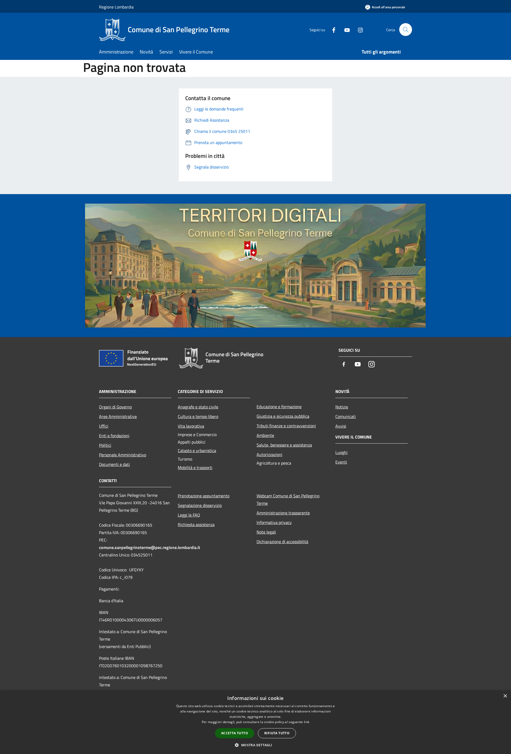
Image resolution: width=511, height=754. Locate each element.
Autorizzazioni (269, 454)
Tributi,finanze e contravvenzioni (286, 426)
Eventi (341, 462)
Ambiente (265, 435)
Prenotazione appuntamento (203, 496)
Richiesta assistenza (196, 524)
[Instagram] (358, 29)
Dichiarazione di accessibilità (282, 541)
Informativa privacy (274, 522)
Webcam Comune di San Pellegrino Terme (288, 499)
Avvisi (340, 426)
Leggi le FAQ (189, 515)
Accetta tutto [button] (234, 733)
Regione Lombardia (116, 7)
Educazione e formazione (279, 406)
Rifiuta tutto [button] (277, 733)
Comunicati (345, 416)
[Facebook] (331, 29)
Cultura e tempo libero (198, 416)
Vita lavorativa (191, 426)
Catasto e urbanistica (197, 450)
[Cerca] (405, 29)
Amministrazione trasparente (283, 513)
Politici (105, 445)
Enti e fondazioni (114, 435)
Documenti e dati (114, 464)
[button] (255, 745)
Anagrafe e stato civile (198, 407)
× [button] (505, 696)
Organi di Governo (115, 407)
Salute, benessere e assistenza (284, 445)
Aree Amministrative (118, 416)
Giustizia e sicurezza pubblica (283, 416)
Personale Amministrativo (122, 455)
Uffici (103, 426)
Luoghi (341, 452)
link (306, 722)
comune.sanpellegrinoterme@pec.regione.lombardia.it (149, 547)
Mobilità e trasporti (195, 467)
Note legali (266, 532)
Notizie (341, 407)
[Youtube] (345, 29)
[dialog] (255, 722)
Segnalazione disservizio (200, 505)
